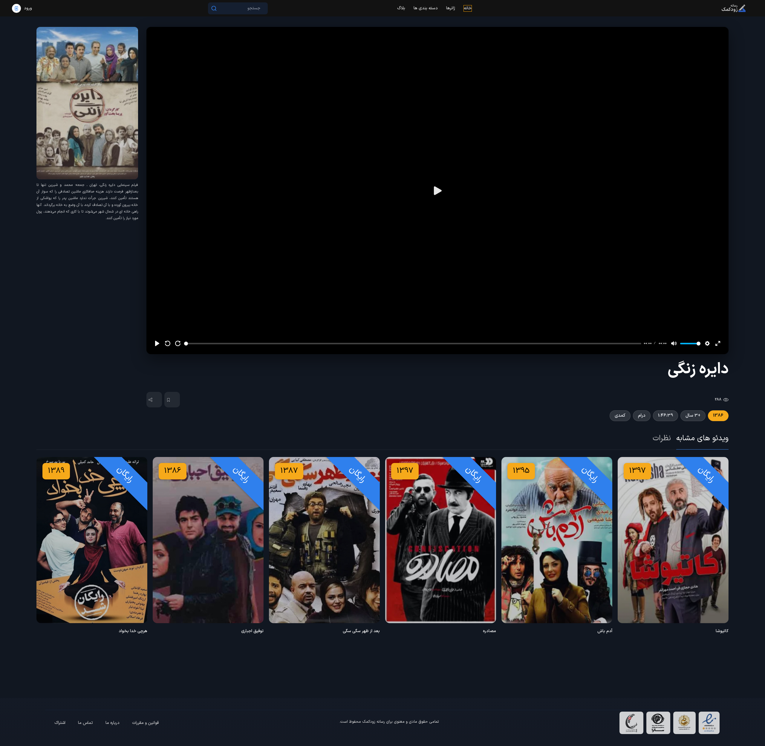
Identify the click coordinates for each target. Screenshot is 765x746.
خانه (468, 8)
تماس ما (85, 723)
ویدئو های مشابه (702, 438)
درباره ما (112, 723)
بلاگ (401, 8)
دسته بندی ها (426, 8)
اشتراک (59, 723)
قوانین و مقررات (145, 723)
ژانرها (450, 8)
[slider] (412, 343)
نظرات (662, 438)
